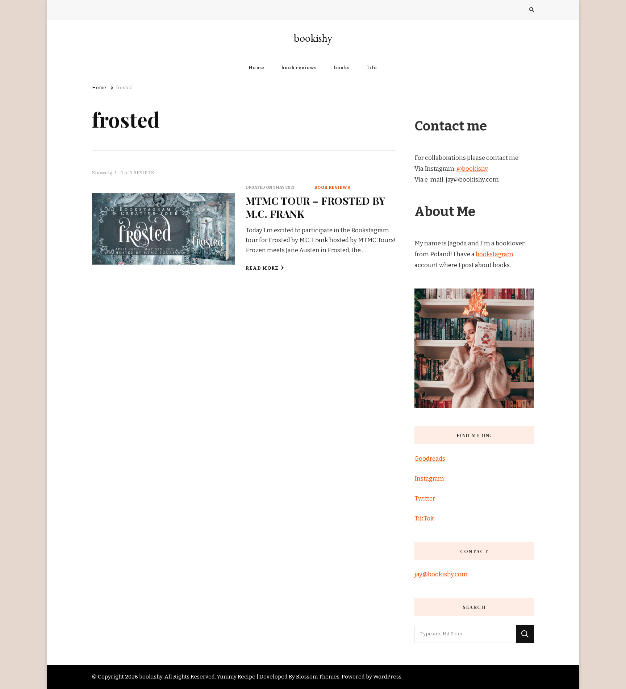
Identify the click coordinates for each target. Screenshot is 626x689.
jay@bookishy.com (441, 574)
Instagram (429, 478)
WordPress (387, 676)
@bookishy (472, 169)
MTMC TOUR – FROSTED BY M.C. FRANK (315, 207)
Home (256, 67)
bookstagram (494, 254)
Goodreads (429, 458)
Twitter (424, 498)
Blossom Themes (317, 676)
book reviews (299, 67)
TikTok (424, 518)
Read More (262, 268)
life (372, 67)
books (342, 67)
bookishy (313, 38)
